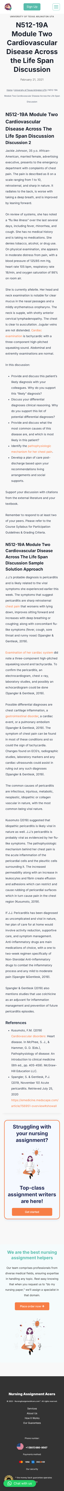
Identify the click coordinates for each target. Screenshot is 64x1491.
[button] (19, 1483)
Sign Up (32, 6)
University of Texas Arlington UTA (32, 16)
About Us (32, 1413)
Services (32, 1408)
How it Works (32, 1418)
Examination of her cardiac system (29, 652)
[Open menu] (56, 6)
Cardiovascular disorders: (28, 1036)
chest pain (12, 606)
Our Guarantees (32, 1422)
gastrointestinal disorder (21, 716)
